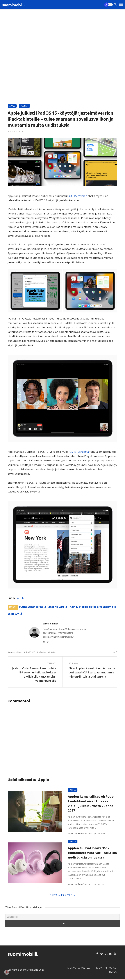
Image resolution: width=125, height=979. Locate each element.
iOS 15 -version (77, 196)
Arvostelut (85, 967)
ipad (20, 652)
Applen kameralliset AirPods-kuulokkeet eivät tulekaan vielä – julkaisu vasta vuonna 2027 (91, 803)
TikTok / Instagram (105, 967)
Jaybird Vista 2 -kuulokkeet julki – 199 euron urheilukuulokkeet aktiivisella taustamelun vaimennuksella (34, 674)
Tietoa (112, 971)
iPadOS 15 (30, 652)
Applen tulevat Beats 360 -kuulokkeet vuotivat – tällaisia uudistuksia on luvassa (92, 852)
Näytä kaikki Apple (61, 895)
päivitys (52, 652)
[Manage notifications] (6, 972)
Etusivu (71, 967)
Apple (12, 106)
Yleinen (24, 106)
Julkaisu (42, 652)
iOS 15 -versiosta (78, 451)
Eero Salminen (50, 623)
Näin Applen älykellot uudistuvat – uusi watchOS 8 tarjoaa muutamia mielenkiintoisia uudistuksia (92, 672)
